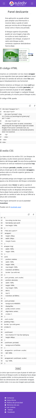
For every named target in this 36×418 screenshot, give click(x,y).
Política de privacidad (15, 402)
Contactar (10, 398)
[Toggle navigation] (4, 3)
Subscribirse (11, 400)
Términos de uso (13, 405)
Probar (18, 368)
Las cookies (11, 407)
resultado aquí (15, 207)
